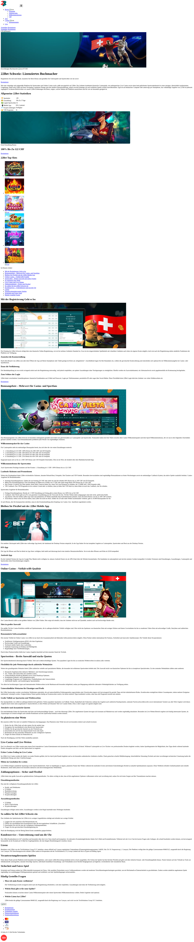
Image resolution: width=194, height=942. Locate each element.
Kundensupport (10, 909)
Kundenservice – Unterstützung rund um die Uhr (20, 288)
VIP (10, 17)
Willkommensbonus (15, 15)
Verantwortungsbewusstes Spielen (16, 291)
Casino (7, 20)
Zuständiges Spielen (11, 911)
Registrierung (9, 908)
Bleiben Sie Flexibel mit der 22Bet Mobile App (20, 275)
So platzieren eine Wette (12, 280)
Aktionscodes (13, 13)
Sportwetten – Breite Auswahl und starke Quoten (20, 278)
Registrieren (12, 27)
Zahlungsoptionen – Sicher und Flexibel (17, 284)
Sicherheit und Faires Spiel (13, 293)
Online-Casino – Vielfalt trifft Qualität (17, 277)
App (6, 19)
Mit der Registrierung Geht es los (15, 271)
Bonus (7, 9)
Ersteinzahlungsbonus (12, 915)
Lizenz (7, 289)
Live (6, 24)
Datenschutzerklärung (12, 913)
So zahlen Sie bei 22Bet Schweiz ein (16, 286)
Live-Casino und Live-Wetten (14, 282)
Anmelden (4, 27)
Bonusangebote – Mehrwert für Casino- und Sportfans (22, 273)
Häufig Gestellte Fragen (12, 295)
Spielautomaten (14, 22)
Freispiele (12, 11)
